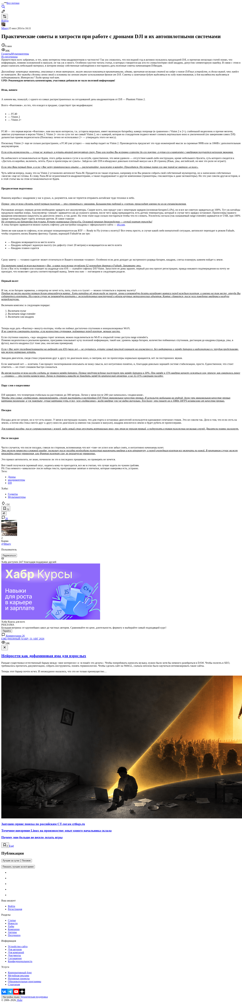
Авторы (12, 932)
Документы (14, 955)
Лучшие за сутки (11, 860)
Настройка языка (11, 997)
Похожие (26, 860)
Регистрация (15, 909)
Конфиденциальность (20, 961)
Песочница (14, 935)
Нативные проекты (19, 978)
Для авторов (15, 949)
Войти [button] (5, 20)
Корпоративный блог (20, 972)
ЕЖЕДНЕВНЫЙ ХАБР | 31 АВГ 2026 (22, 638)
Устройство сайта (17, 946)
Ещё (11, 846)
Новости (13, 923)
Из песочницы (9, 56)
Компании (14, 929)
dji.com (121, 224)
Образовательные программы (24, 981)
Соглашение (15, 958)
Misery (5, 28)
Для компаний (16, 952)
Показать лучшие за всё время (18, 866)
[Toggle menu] (2, 3)
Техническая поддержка (34, 996)
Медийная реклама (18, 975)
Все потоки (13, 3)
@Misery (6, 544)
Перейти (7, 631)
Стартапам (14, 984)
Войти (11, 906)
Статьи (12, 920)
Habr (19, 1000)
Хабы (11, 926)
